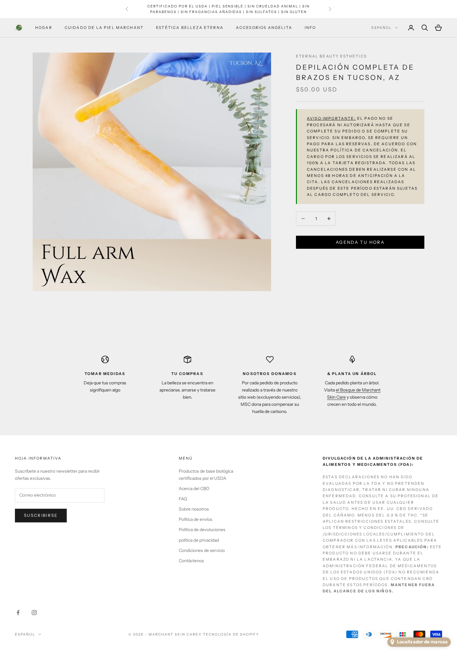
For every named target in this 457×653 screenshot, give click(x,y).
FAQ (183, 499)
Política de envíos (195, 519)
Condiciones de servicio (202, 550)
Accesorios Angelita (264, 27)
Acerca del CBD (194, 488)
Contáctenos (191, 560)
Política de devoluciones (202, 529)
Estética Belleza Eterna (190, 27)
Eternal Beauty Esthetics (331, 56)
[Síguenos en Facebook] (18, 612)
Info (310, 27)
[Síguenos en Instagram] (34, 612)
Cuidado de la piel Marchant (104, 27)
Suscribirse (41, 515)
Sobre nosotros (194, 509)
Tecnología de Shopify (231, 634)
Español (382, 27)
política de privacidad (199, 540)
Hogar (43, 27)
